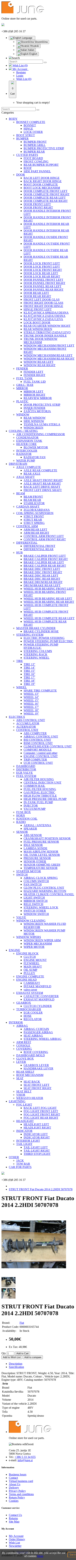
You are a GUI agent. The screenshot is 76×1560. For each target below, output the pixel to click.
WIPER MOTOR (34, 946)
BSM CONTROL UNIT (38, 743)
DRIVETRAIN (18, 463)
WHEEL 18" (31, 710)
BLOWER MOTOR (36, 447)
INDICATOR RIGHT (37, 1137)
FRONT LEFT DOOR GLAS (42, 299)
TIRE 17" (29, 677)
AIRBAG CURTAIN (36, 1029)
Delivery (14, 1487)
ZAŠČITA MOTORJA (37, 411)
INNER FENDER (34, 407)
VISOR (20, 1094)
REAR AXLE (32, 473)
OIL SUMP (30, 969)
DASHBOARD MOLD (30, 1055)
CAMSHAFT (32, 983)
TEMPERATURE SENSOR (41, 868)
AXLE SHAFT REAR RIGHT (42, 483)
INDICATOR (24, 1130)
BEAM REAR (32, 500)
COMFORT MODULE (38, 749)
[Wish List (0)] (11, 65)
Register (21, 72)
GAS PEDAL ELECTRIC (39, 792)
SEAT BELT (24, 1091)
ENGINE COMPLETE (30, 976)
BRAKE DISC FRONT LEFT (42, 569)
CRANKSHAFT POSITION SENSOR (47, 838)
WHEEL (21, 687)
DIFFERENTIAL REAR (38, 549)
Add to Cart (22, 1353)
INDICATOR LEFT (36, 1134)
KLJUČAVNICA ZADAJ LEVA (43, 319)
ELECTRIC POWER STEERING (44, 638)
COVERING (24, 1048)
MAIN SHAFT (33, 966)
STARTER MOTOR (28, 871)
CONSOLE (23, 1045)
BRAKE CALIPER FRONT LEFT (45, 555)
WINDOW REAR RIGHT (40, 365)
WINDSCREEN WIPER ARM (42, 940)
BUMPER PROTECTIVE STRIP (44, 148)
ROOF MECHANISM (29, 1075)
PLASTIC (22, 401)
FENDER (22, 368)
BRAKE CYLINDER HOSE (41, 631)
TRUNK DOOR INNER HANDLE (45, 335)
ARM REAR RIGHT (36, 532)
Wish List (14, 1542)
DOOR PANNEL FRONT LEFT (43, 279)
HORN (20, 815)
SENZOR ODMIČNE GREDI (42, 864)
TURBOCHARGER (28, 1009)
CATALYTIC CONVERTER (41, 996)
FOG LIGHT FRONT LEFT (41, 1111)
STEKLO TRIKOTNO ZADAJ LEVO (47, 332)
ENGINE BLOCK (27, 953)
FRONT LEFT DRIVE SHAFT (43, 490)
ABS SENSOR (33, 835)
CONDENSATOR (27, 437)
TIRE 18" (29, 680)
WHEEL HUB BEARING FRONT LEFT (49, 588)
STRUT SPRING (34, 523)
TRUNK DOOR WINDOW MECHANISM (40, 340)
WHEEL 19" (31, 713)
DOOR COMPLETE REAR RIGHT (46, 200)
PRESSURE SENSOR (37, 858)
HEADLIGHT (25, 1121)
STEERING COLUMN (38, 651)
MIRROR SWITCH (36, 900)
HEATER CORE (26, 444)
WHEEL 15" (31, 700)
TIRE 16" (29, 674)
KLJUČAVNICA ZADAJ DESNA (44, 315)
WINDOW (22, 414)
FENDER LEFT (33, 371)
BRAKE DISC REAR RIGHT (42, 578)
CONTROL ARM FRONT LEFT (44, 536)
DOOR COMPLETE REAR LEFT (45, 197)
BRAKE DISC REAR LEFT (41, 575)
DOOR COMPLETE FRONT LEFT (46, 191)
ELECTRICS (17, 716)
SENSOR (22, 831)
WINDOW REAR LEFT (38, 361)
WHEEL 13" (31, 693)
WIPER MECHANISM (38, 943)
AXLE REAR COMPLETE (40, 470)
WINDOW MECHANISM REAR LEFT (48, 355)
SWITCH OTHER (35, 910)
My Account (16, 1536)
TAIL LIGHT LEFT (36, 1147)
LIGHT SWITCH (34, 897)
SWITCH (22, 874)
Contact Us (15, 1515)
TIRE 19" (29, 684)
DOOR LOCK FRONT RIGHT (43, 269)
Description (15, 1363)
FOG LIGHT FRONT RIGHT (42, 1114)
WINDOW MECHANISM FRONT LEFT (49, 345)
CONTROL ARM (27, 526)
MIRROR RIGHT (34, 394)
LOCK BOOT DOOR (37, 322)
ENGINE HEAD (26, 979)
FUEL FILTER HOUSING (40, 789)
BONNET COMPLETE (30, 122)
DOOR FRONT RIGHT (38, 207)
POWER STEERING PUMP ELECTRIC (48, 641)
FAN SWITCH (33, 884)
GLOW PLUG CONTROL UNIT (44, 887)
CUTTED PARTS (27, 154)
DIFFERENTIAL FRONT (39, 546)
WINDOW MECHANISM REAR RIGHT (49, 358)
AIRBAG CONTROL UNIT (41, 736)
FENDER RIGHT (34, 375)
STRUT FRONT (34, 516)
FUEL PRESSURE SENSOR (41, 841)
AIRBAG (22, 1025)
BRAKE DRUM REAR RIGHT (43, 582)
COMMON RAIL (34, 785)
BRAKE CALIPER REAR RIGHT (45, 565)
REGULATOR (33, 1019)
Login (19, 75)
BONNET (30, 125)
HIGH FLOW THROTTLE (40, 795)
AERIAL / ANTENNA (37, 825)
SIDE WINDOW (34, 421)
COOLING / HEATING (23, 430)
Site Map (14, 1521)
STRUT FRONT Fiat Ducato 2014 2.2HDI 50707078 (40, 1189)
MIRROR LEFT (33, 391)
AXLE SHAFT (25, 476)
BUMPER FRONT (35, 141)
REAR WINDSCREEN (38, 329)
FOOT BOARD (33, 158)
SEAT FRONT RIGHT (37, 1088)
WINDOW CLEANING (31, 920)
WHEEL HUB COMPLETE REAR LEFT (49, 618)
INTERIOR (16, 1022)
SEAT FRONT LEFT (36, 1084)
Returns (13, 1518)
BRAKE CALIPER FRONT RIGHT (46, 559)
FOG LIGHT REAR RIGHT (41, 1117)
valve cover (30, 989)
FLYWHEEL (31, 963)
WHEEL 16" (31, 703)
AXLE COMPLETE (28, 467)
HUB (19, 552)
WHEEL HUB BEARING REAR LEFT (48, 598)
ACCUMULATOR (27, 723)
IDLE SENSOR (33, 845)
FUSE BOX (23, 812)
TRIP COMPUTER (35, 759)
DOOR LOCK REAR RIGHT (42, 276)
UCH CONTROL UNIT (38, 762)
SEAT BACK (32, 1081)
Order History (17, 1539)
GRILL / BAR (24, 384)
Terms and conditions (21, 1494)
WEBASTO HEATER (29, 1098)
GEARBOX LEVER (36, 1065)
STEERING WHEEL (36, 657)
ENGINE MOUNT (35, 960)
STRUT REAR (33, 519)
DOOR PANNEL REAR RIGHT (43, 289)
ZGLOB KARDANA (37, 509)
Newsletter (15, 1545)
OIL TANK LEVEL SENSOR (42, 854)
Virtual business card (21, 1481)
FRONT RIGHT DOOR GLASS (43, 302)
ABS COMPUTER (35, 733)
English (33, 54)
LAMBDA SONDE (35, 848)
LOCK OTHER (33, 131)
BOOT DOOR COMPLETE (41, 184)
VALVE (21, 917)
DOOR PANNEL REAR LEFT (42, 286)
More (40, 1556)
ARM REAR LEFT (35, 529)
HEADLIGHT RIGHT (37, 1127)
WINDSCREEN (33, 427)
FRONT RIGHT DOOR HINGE (43, 306)
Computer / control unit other (40, 753)
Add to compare (32, 1357)
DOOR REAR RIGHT (37, 296)
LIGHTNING (17, 1101)
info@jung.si (25, 1460)
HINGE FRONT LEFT (38, 309)
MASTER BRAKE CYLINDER (36, 628)
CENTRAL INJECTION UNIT (42, 782)
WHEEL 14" (31, 697)
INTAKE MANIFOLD (37, 986)
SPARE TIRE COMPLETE (40, 690)
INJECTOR (31, 805)
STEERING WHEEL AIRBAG (42, 1038)
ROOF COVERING (36, 1052)
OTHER (14, 1157)
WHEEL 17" (31, 707)
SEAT (19, 1078)
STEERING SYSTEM (29, 634)
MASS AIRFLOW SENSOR (41, 851)
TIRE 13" (29, 664)
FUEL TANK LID (35, 381)
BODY (13, 118)
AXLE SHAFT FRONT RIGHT (43, 480)
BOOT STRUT (25, 135)
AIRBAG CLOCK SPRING (41, 877)
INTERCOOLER (26, 450)
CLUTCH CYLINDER (38, 1006)
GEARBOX (23, 1002)
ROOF (28, 168)
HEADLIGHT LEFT (36, 1124)
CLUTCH (30, 956)
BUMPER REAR (34, 151)
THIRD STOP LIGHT (37, 1153)
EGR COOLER (33, 1012)
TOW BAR (23, 1163)
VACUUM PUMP (35, 808)
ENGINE (14, 950)
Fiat (22, 1322)
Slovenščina (41, 42)
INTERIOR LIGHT (28, 1140)
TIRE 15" (29, 670)
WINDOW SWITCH (36, 914)
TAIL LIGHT (24, 1144)
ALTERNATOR (26, 726)
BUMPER (22, 138)
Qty (3, 1353)
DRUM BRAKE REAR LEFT (42, 585)
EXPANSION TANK (29, 440)
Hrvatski (34, 46)
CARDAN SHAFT (27, 506)
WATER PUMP (25, 460)
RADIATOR (24, 453)
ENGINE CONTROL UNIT (41, 756)
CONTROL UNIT (27, 730)
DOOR (20, 174)
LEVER (21, 1061)
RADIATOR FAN (35, 457)
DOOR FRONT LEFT (37, 204)
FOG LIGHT (24, 1104)
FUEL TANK (24, 378)
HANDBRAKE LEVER (38, 1068)
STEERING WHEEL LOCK (41, 907)
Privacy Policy (17, 1490)
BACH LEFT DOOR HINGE (42, 177)
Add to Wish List (12, 1357)
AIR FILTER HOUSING (39, 779)
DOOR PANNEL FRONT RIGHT (44, 283)
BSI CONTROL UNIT (37, 739)
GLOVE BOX (25, 1058)
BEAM (20, 493)
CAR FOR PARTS (20, 1167)
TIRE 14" (29, 667)
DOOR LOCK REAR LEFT (41, 273)
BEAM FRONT (33, 496)
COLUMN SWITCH (36, 881)
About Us (14, 1484)
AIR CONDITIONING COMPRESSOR (40, 434)
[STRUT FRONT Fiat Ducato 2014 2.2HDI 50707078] (33, 1275)
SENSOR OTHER (35, 861)
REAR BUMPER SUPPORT (41, 164)
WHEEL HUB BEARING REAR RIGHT (49, 601)
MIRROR (22, 388)
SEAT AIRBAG (33, 1035)
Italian (30, 50)
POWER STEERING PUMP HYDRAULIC (41, 646)
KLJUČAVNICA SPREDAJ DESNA (46, 312)
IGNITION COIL (26, 818)
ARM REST (23, 1042)
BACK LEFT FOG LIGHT (40, 1107)
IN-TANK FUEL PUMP (38, 802)
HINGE (28, 128)
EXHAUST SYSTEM (29, 992)
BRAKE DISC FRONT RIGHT (43, 572)
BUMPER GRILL (35, 145)
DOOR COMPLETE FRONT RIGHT (47, 194)
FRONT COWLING (36, 161)
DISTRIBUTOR (26, 769)
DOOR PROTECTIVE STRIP (42, 404)
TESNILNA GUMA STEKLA (42, 424)
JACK (20, 1160)
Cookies (13, 1500)
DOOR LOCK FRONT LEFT (42, 263)
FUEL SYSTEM (26, 776)
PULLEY (29, 973)
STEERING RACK (35, 654)
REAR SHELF (25, 1071)
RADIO (21, 822)
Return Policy (17, 1497)
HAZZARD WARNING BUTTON (45, 891)
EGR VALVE (24, 772)
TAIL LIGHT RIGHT (37, 1150)
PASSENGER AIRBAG (38, 1032)
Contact (13, 1477)
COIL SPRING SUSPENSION (34, 513)
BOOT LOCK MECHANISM (42, 187)
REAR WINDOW (35, 417)
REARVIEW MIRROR (38, 398)
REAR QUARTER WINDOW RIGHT (47, 325)
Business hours (17, 1474)
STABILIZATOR (34, 503)
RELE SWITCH (33, 904)
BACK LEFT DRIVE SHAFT (42, 486)
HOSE (28, 1015)
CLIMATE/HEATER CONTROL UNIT (48, 746)
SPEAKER (30, 828)
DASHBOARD (25, 766)
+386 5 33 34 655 (25, 1456)
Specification (16, 1366)
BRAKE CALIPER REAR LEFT (44, 562)
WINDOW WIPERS (28, 937)
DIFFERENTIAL (26, 542)
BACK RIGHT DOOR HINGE (43, 181)
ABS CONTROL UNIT (30, 720)
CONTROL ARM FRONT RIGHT (45, 539)
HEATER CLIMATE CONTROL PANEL (49, 894)
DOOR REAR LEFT (36, 292)
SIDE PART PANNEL (37, 171)
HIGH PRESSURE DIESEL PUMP (45, 799)
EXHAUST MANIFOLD (39, 999)
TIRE (19, 661)
